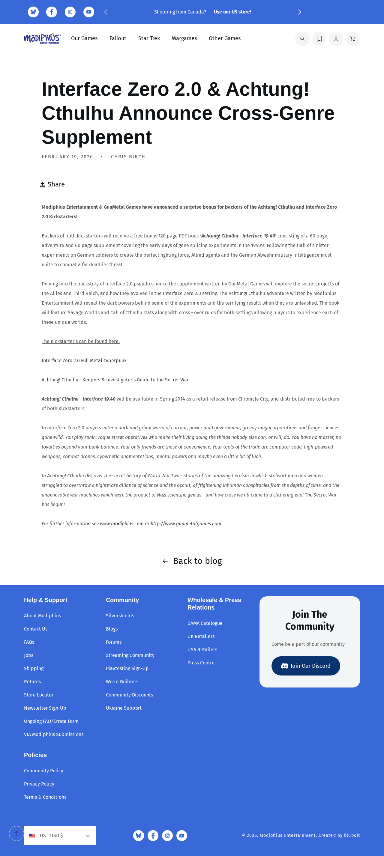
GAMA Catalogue (205, 623)
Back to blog (197, 561)
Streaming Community (130, 655)
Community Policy (43, 771)
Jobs (28, 655)
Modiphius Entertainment (288, 835)
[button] (105, 12)
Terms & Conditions (45, 797)
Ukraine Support (124, 708)
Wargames (184, 38)
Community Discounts (129, 695)
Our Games (84, 38)
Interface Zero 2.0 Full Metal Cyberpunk (84, 360)
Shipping (34, 668)
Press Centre (201, 663)
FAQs (29, 642)
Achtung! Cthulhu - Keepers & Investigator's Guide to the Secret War (115, 380)
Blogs (112, 629)
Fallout (118, 38)
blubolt (352, 835)
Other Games (225, 38)
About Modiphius (42, 616)
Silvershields (120, 616)
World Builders (122, 682)
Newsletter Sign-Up (45, 708)
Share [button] (56, 184)
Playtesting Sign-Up (127, 668)
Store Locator (38, 695)
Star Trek (149, 38)
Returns (32, 682)
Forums (114, 642)
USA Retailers (202, 649)
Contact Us (35, 629)
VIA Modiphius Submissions (53, 734)
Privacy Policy (39, 784)
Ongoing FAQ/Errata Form (51, 721)
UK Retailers (201, 636)
